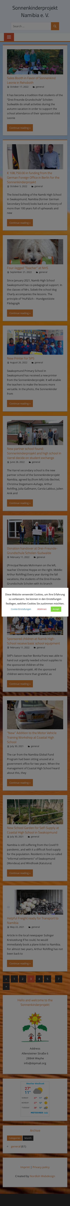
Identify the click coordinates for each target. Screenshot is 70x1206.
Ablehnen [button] (42, 609)
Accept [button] (56, 609)
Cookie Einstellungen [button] (21, 609)
